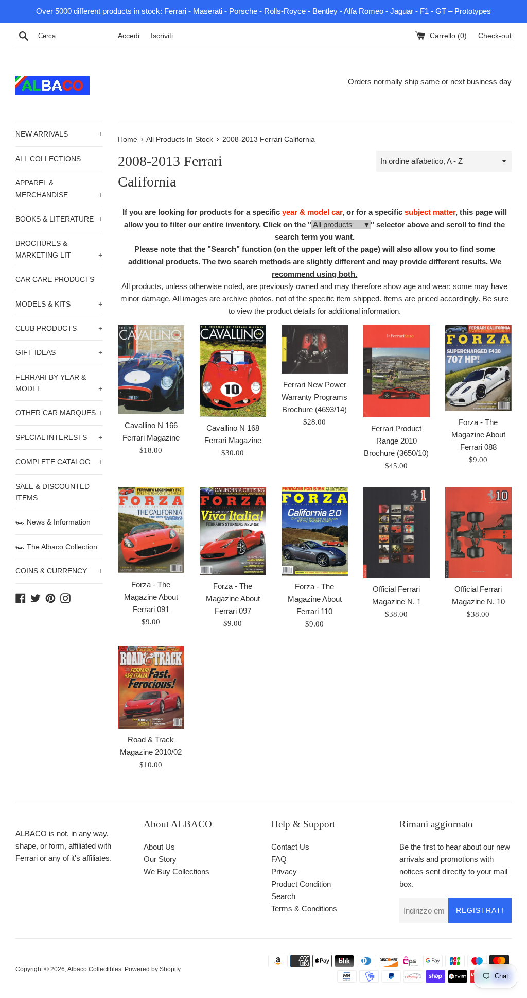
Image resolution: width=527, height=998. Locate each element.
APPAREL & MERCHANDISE (58, 188)
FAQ (279, 859)
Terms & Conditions (304, 908)
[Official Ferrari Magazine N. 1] (396, 532)
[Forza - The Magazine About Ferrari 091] (151, 530)
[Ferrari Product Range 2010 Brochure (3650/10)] (396, 371)
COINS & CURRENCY (58, 571)
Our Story (160, 859)
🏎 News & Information (53, 522)
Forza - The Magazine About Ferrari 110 (315, 599)
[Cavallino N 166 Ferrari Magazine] (151, 369)
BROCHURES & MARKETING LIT (58, 249)
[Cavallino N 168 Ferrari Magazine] (233, 371)
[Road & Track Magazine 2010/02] (151, 687)
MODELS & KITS (58, 304)
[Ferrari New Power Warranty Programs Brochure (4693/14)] (315, 349)
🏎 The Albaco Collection (56, 547)
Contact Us (290, 846)
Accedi (128, 36)
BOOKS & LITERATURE (58, 219)
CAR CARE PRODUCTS (54, 279)
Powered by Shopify (153, 969)
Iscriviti (162, 36)
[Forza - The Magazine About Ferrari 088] (478, 368)
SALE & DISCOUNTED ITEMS (52, 492)
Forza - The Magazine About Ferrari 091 (151, 597)
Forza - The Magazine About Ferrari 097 (233, 598)
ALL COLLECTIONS (48, 159)
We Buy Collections (176, 871)
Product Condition (301, 883)
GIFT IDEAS (58, 352)
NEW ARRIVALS (58, 134)
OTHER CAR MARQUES (58, 413)
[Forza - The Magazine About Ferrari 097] (233, 530)
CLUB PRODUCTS (58, 328)
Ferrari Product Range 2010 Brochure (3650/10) (396, 441)
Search (283, 896)
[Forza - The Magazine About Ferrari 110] (315, 531)
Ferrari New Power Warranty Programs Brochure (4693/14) (314, 397)
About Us (159, 846)
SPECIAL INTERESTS (58, 437)
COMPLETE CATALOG (58, 462)
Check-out (495, 36)
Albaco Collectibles (94, 969)
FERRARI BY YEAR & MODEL (58, 383)
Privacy (284, 871)
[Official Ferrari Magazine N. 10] (478, 532)
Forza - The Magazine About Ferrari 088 (478, 434)
